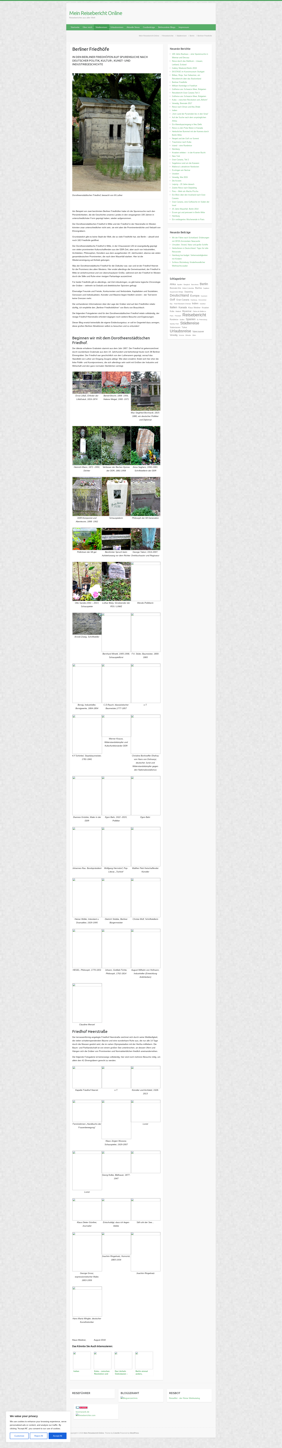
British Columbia (188, 288)
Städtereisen (101, 27)
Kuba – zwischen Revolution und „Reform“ (190, 100)
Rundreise (174, 319)
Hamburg (176, 216)
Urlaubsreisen (116, 27)
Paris (171, 316)
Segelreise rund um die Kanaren (185, 163)
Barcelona (194, 284)
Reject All (38, 1436)
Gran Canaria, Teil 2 (180, 160)
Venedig (173, 335)
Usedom (175, 174)
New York (176, 156)
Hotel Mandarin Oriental (182, 304)
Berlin (204, 284)
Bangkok (187, 284)
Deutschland (179, 295)
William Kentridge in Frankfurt (184, 86)
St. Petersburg (202, 319)
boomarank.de (82, 1412)
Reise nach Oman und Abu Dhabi (186, 107)
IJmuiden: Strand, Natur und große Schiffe (190, 245)
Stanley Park (174, 324)
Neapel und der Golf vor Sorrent (185, 138)
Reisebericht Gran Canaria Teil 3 (185, 93)
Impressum (184, 27)
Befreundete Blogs (166, 27)
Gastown (204, 296)
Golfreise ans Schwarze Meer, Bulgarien (189, 89)
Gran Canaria (182, 300)
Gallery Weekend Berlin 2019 (184, 68)
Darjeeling (188, 292)
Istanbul (202, 304)
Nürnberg (176, 149)
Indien (174, 110)
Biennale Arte (175, 288)
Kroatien (205, 307)
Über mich (87, 27)
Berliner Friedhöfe (179, 82)
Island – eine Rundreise (182, 145)
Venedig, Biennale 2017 (182, 103)
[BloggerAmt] (129, 1398)
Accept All (57, 1436)
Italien (173, 307)
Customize (19, 1436)
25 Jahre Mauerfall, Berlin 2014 (185, 209)
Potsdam (178, 316)
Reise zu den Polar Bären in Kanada (187, 128)
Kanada (183, 307)
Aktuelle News (133, 27)
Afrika (173, 284)
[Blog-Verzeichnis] (82, 1408)
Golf (172, 299)
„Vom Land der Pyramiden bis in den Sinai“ (190, 114)
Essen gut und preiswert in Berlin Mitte (188, 212)
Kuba (172, 311)
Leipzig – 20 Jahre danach (183, 184)
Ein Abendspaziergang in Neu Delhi (187, 124)
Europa (194, 295)
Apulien (179, 284)
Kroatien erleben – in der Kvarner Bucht (188, 152)
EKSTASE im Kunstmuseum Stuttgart (188, 72)
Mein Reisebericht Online (95, 13)
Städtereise (189, 323)
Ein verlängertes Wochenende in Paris (188, 219)
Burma (198, 288)
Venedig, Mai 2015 (180, 177)
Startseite (75, 27)
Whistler (188, 335)
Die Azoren (176, 181)
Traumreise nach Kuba (181, 142)
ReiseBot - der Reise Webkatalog (184, 1398)
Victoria (181, 335)
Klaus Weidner (194, 307)
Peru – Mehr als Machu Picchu (185, 191)
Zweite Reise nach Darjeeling (184, 188)
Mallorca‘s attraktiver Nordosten (185, 167)
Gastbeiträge (149, 27)
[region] (38, 1426)
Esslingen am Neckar (181, 170)
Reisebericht (194, 314)
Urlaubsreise (180, 331)
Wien (194, 335)
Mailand (178, 311)
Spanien (190, 319)
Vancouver (198, 331)
